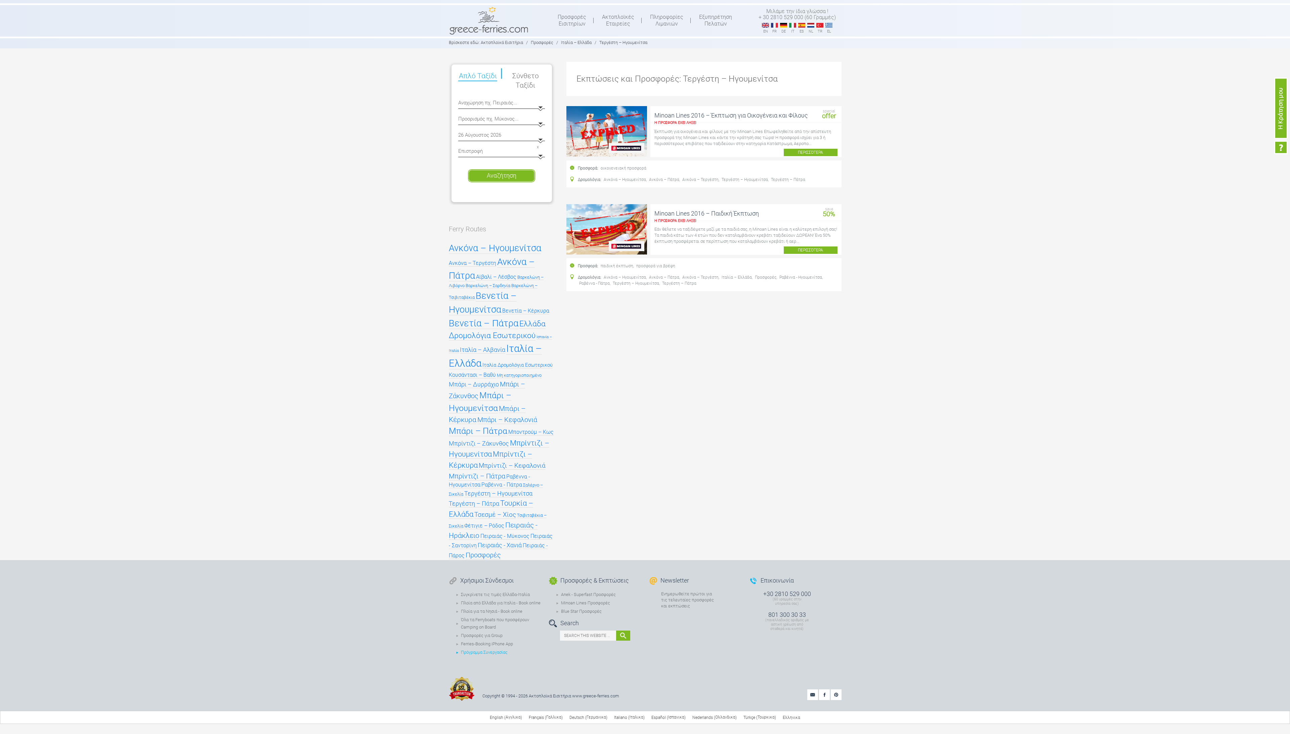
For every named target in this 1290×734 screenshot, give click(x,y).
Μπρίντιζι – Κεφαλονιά (512, 465)
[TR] (819, 25)
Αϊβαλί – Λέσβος (496, 277)
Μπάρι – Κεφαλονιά (507, 420)
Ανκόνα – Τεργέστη (700, 179)
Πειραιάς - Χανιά (500, 545)
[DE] (783, 25)
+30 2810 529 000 (787, 593)
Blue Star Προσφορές (581, 611)
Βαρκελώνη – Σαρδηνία (488, 285)
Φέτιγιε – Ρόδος (484, 525)
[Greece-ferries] (489, 20)
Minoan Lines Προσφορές (585, 602)
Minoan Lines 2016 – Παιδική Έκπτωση (706, 213)
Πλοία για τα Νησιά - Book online (491, 611)
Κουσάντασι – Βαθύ (472, 375)
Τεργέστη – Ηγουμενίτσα (745, 179)
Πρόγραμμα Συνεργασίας (484, 652)
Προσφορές (765, 277)
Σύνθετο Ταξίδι (525, 80)
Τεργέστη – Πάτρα (788, 179)
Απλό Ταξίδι (478, 76)
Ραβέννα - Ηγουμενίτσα (800, 277)
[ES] (801, 25)
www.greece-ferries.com (595, 695)
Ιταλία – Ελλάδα (737, 277)
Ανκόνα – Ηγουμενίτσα (625, 179)
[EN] (765, 25)
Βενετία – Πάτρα (483, 323)
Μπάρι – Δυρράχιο (474, 384)
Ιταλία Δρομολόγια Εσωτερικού (517, 365)
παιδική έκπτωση (617, 266)
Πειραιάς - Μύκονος (504, 536)
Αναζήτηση (501, 175)
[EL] (828, 25)
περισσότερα (810, 152)
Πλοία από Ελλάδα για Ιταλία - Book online (501, 602)
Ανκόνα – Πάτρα (664, 179)
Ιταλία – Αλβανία (482, 350)
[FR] (774, 25)
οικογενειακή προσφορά (623, 168)
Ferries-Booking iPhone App (487, 643)
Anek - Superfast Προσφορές (588, 594)
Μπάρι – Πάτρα (478, 431)
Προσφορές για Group (482, 635)
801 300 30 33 (787, 614)
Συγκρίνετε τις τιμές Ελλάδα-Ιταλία (495, 594)
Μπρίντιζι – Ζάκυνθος (479, 443)
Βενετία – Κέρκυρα (525, 311)
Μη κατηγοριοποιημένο (519, 375)
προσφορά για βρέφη (655, 266)
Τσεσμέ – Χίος (495, 514)
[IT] (792, 25)
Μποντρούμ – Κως (531, 432)
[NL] (810, 25)
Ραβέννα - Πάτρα (594, 283)
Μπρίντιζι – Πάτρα (477, 476)
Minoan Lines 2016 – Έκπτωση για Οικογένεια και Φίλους (731, 115)
